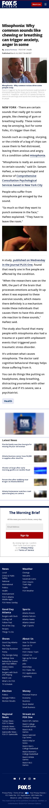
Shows (6, 638)
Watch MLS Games (27, 763)
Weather (27, 568)
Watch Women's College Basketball (30, 752)
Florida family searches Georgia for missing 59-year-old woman (17, 445)
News (5, 568)
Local (4, 572)
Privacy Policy (27, 547)
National (5, 581)
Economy (26, 698)
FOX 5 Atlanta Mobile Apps (8, 598)
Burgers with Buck (10, 616)
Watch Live (37, 4)
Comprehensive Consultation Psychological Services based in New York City (22, 180)
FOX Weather (28, 590)
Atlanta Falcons (29, 616)
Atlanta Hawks (28, 619)
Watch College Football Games (29, 725)
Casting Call (7, 619)
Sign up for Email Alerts (29, 659)
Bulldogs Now (8, 658)
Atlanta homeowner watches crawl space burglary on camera (16, 492)
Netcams (26, 575)
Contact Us (27, 655)
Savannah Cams (29, 579)
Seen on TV (27, 645)
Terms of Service (26, 550)
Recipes (5, 628)
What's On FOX (8, 681)
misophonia (37, 155)
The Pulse (6, 645)
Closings (26, 572)
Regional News (7, 715)
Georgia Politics (8, 698)
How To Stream (29, 642)
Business (26, 701)
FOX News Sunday (10, 602)
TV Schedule (7, 684)
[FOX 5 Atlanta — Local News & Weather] (9, 4)
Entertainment (8, 594)
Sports (26, 609)
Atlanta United (28, 622)
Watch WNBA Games (28, 758)
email (34, 779)
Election (7, 690)
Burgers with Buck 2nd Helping (10, 673)
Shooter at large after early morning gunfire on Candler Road (16, 469)
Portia (4, 652)
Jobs (24, 663)
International (7, 584)
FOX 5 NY (22, 50)
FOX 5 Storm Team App (27, 583)
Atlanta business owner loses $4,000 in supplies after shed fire (16, 457)
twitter (24, 779)
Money (26, 690)
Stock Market (28, 704)
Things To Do (8, 632)
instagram (29, 779)
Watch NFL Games (30, 721)
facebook (20, 779)
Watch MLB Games (27, 730)
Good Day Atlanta (8, 611)
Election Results (8, 701)
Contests (26, 648)
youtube (15, 779)
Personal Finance (29, 694)
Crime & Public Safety (8, 576)
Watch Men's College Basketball (30, 747)
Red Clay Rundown (10, 648)
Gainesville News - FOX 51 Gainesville (10, 733)
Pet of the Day (8, 625)
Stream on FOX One (28, 715)
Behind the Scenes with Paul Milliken (10, 662)
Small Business (28, 707)
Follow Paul (7, 622)
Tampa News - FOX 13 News (8, 722)
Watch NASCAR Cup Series (29, 736)
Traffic (25, 587)
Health (29, 50)
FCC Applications (29, 673)
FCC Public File (28, 670)
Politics (5, 587)
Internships (27, 667)
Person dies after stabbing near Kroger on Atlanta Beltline (15, 480)
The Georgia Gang (10, 655)
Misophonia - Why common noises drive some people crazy (22, 86)
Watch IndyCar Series (28, 741)
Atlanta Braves (28, 613)
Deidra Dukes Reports (8, 668)
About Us (27, 638)
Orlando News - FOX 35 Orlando (9, 727)
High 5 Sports (28, 625)
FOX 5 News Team (30, 652)
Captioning (26, 676)
